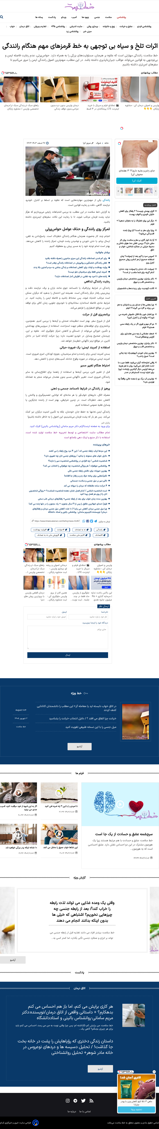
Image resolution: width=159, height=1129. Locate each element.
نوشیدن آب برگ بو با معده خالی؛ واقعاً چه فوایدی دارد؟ (136, 380)
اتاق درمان (24, 26)
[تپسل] (121, 128)
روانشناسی (122, 17)
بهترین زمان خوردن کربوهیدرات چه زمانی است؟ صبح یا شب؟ (136, 354)
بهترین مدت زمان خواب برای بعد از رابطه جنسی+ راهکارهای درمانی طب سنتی (72, 499)
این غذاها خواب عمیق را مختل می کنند (60, 847)
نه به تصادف (80, 529)
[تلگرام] (95, 522)
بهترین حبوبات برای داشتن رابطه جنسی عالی (87, 471)
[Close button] (154, 1071)
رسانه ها (39, 17)
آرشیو (79, 746)
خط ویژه (76, 693)
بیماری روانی (93, 26)
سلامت (108, 17)
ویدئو (64, 17)
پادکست (52, 17)
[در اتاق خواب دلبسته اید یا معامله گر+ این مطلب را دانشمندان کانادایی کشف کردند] (135, 721)
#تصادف (99, 535)
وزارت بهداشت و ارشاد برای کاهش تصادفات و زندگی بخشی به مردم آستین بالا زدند (70, 267)
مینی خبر (87, 31)
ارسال (67, 655)
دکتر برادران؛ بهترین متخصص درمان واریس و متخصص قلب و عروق (135, 280)
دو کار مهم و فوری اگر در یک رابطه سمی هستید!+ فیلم (137, 325)
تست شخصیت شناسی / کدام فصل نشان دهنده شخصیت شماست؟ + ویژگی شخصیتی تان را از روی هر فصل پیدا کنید (68, 492)
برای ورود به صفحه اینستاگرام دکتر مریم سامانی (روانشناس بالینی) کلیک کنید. (69, 426)
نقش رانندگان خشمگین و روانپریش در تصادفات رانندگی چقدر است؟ (76, 263)
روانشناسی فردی (144, 26)
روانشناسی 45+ (58, 26)
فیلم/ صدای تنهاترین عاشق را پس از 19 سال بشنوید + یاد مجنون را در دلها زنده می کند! (68, 504)
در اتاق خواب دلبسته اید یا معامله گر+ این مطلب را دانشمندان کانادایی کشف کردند (76, 708)
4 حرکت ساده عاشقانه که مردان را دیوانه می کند (85, 486)
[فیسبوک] (87, 522)
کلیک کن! (137, 181)
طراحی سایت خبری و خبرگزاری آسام (15, 1122)
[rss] (91, 1101)
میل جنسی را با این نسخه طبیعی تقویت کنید (90, 727)
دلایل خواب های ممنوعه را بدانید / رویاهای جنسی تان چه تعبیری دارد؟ (75, 456)
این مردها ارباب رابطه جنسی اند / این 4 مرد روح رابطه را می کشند (78, 451)
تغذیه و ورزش (40, 26)
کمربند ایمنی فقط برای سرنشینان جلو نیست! (87, 272)
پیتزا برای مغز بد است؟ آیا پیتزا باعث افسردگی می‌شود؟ (138, 232)
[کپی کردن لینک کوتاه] (53, 521)
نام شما (104, 612)
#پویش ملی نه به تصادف (48, 535)
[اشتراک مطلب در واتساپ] (83, 522)
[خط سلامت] (79, 6)
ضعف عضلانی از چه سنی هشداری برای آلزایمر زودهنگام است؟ (137, 335)
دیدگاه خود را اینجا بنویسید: (95, 623)
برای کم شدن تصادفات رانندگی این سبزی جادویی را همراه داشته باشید (76, 258)
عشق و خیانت (126, 26)
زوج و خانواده (109, 26)
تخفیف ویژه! (136, 1109)
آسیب (74, 17)
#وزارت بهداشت (40, 529)
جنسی (97, 17)
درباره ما (72, 1111)
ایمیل (64, 612)
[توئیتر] (91, 522)
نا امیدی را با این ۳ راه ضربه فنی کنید (61, 806)
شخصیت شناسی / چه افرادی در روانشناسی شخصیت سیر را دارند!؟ (77, 461)
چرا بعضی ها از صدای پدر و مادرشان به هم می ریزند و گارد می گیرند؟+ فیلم (135, 306)
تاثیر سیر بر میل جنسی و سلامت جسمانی (88, 481)
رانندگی (106, 200)
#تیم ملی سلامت (77, 535)
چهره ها (86, 17)
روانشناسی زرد (72, 31)
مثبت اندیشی (76, 26)
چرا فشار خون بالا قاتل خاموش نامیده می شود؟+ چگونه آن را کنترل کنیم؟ (136, 316)
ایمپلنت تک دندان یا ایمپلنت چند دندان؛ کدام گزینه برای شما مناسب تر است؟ (136, 271)
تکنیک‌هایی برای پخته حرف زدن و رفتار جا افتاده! (85, 476)
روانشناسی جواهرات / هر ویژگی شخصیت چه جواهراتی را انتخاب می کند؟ (75, 466)
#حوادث (61, 529)
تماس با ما (85, 1111)
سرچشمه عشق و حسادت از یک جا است (124, 834)
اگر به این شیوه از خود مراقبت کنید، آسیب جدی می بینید (18, 808)
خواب (12, 26)
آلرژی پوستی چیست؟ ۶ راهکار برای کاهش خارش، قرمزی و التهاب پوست (136, 213)
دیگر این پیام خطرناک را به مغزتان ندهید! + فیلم (135, 222)
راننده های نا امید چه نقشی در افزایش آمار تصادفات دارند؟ (81, 276)
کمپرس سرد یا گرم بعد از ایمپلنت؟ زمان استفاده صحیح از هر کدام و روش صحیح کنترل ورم (136, 259)
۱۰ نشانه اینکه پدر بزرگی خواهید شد (21, 847)
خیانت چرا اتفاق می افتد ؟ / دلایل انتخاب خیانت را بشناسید (82, 719)
